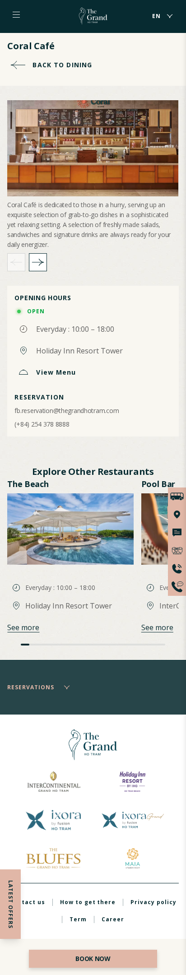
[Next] (38, 262)
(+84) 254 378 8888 (41, 424)
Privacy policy (153, 902)
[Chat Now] (177, 533)
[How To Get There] (177, 497)
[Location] (177, 515)
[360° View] (177, 551)
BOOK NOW (93, 958)
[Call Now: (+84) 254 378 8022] (177, 569)
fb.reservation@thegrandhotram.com (66, 410)
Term (78, 919)
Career (113, 919)
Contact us (27, 902)
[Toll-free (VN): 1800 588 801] (177, 587)
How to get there (88, 902)
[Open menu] (16, 15)
